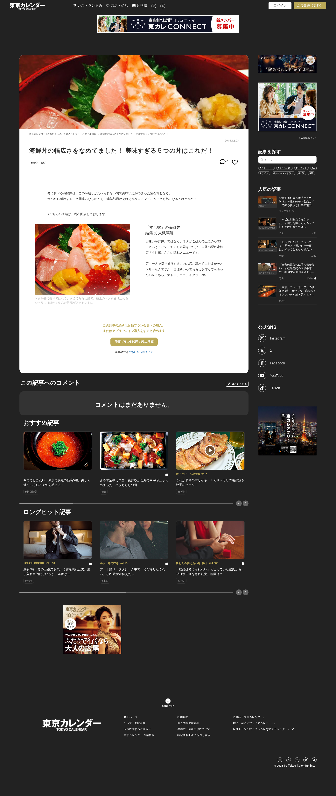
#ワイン (264, 173)
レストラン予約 (89, 5)
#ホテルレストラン (283, 173)
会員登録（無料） (310, 5)
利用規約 (182, 716)
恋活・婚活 (118, 5)
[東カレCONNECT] (168, 24)
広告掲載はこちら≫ (308, 137)
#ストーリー (266, 167)
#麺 (311, 173)
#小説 (301, 173)
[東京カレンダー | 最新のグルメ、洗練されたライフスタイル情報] (41, 6)
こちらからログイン (141, 352)
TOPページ (130, 716)
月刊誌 (141, 5)
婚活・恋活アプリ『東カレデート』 (254, 722)
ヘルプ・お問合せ (134, 722)
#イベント (301, 167)
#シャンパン (284, 167)
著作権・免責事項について (193, 728)
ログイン (280, 5)
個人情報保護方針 (188, 722)
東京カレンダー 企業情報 (139, 735)
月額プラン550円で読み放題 (134, 341)
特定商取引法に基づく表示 (193, 735)
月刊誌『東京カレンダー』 (249, 716)
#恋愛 (315, 167)
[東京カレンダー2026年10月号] (92, 629)
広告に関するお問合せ (137, 728)
